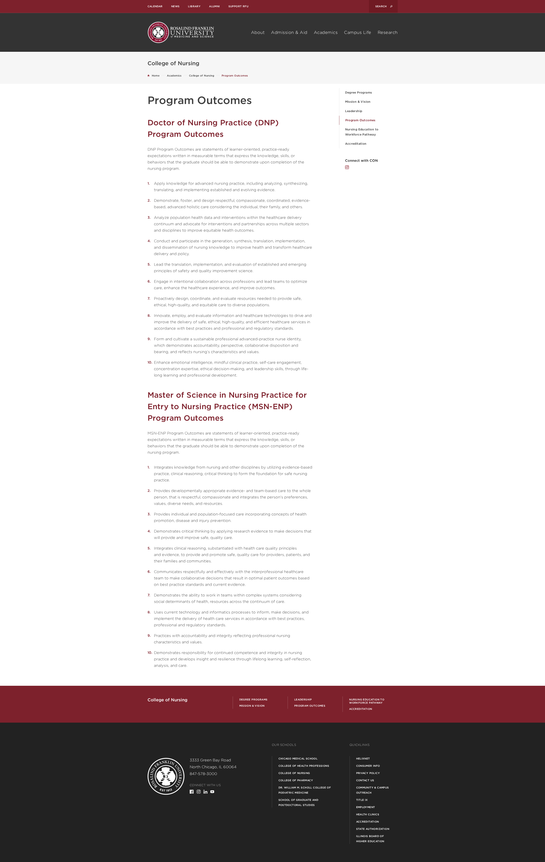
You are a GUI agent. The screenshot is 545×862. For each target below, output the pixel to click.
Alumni (214, 6)
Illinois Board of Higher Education (370, 839)
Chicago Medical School (298, 758)
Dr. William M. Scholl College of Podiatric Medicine (304, 790)
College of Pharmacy (295, 780)
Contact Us (365, 780)
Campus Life (357, 32)
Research (388, 32)
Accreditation (356, 143)
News (175, 6)
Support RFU (238, 6)
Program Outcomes (360, 120)
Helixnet (363, 758)
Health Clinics (367, 814)
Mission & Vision (358, 101)
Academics (326, 32)
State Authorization (372, 828)
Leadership (353, 111)
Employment (365, 807)
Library (194, 6)
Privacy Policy (368, 773)
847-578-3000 (203, 773)
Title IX (362, 799)
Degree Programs (358, 92)
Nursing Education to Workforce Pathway (362, 132)
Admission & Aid (289, 32)
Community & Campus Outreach (372, 790)
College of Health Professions (303, 765)
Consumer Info (368, 765)
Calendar (155, 6)
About (258, 32)
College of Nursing (294, 773)
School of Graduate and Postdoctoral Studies (298, 802)
